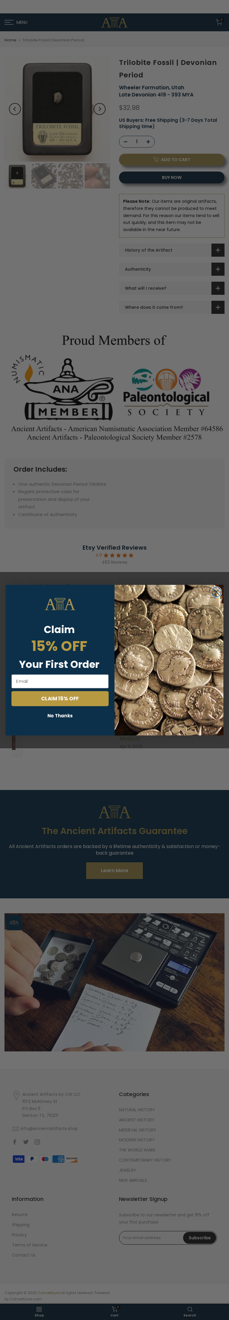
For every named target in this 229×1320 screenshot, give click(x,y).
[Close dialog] (216, 592)
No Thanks (59, 715)
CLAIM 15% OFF (60, 698)
